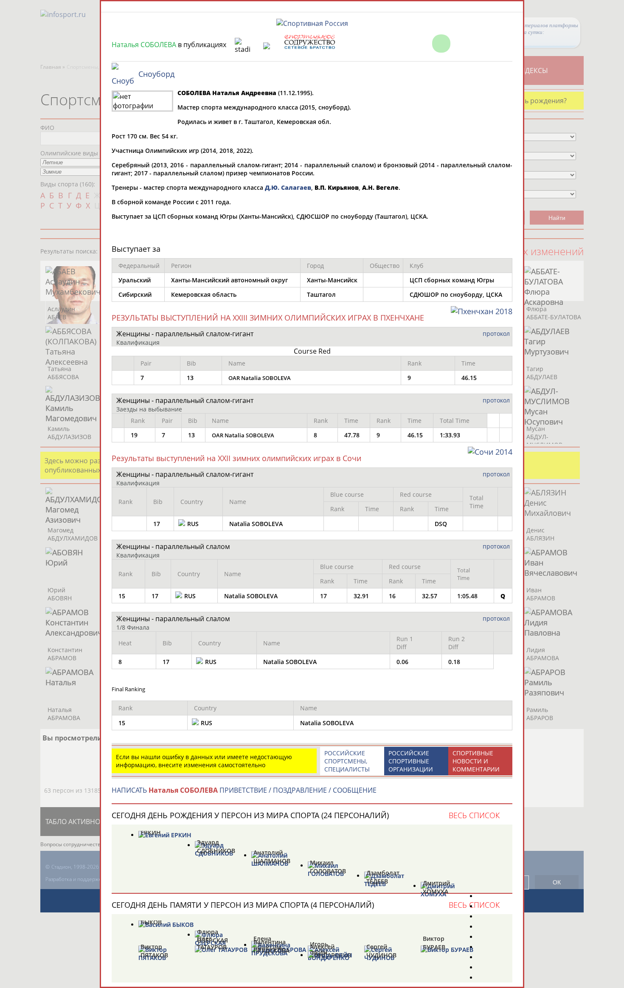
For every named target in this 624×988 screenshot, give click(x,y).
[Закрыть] (507, 43)
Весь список (474, 815)
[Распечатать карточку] (485, 43)
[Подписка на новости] (419, 43)
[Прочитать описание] (441, 43)
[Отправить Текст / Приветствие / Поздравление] (463, 43)
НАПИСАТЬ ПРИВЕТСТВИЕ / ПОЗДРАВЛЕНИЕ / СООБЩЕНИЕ (244, 790)
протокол (496, 333)
